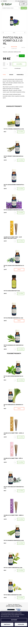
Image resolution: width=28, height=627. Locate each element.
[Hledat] (19, 8)
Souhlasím (21, 624)
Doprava (10, 604)
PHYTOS (23, 47)
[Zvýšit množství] (16, 131)
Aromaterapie (18, 68)
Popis (4, 74)
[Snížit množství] (16, 132)
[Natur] (14, 4)
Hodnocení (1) (20, 74)
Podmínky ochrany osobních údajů (13, 605)
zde (18, 616)
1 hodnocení (14, 48)
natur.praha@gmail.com (22, 1)
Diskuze (11, 74)
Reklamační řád (19, 606)
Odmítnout (7, 624)
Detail (19, 269)
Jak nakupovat (16, 604)
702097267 (5, 1)
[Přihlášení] (22, 8)
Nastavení (14, 620)
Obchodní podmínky (10, 606)
